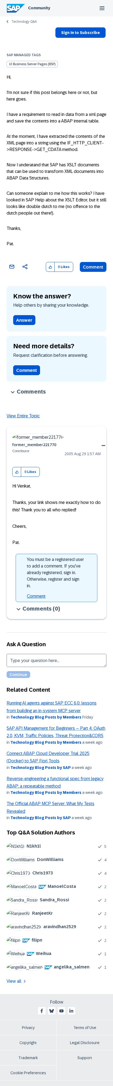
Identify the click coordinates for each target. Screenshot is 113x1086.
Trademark (28, 1058)
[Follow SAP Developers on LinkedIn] (71, 1011)
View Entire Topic (23, 416)
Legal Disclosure (85, 1043)
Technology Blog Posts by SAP (40, 767)
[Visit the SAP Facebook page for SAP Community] (41, 1011)
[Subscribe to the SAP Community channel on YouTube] (61, 1011)
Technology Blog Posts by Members (45, 717)
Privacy (28, 1027)
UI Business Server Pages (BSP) (32, 64)
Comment (93, 267)
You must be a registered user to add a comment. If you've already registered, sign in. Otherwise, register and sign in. (55, 572)
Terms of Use (85, 1027)
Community (39, 8)
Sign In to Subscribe (80, 32)
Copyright (28, 1043)
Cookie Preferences (28, 1073)
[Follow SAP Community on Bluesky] (51, 1011)
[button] (50, 267)
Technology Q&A (24, 22)
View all (14, 981)
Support (84, 1058)
